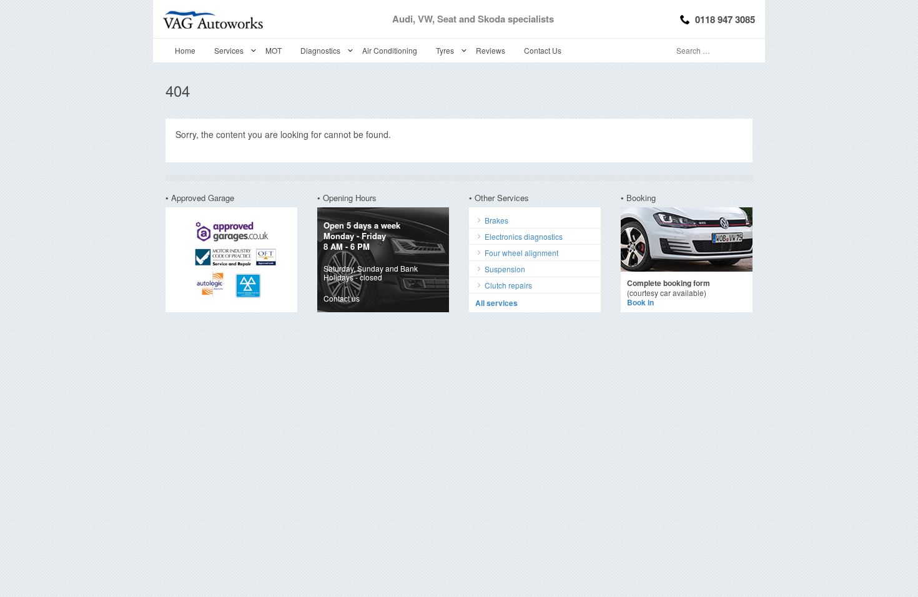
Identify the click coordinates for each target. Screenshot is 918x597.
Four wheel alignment (521, 252)
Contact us (341, 298)
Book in (640, 302)
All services (496, 302)
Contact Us (542, 50)
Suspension (505, 269)
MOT (273, 50)
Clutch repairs (508, 285)
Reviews (490, 50)
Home (185, 50)
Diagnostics (320, 50)
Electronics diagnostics (524, 236)
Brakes (496, 220)
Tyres (445, 50)
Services (229, 50)
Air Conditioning (389, 50)
